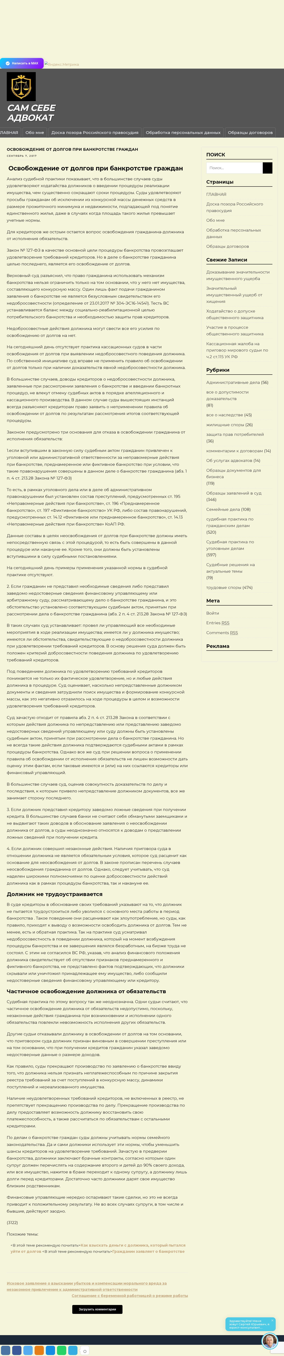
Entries (218, 622)
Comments (222, 632)
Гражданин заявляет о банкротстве (148, 1251)
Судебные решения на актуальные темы (230, 568)
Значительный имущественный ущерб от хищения (234, 295)
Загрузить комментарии (97, 1309)
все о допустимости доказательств (227, 395)
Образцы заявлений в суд (234, 493)
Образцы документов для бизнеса (233, 473)
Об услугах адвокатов (229, 460)
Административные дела (233, 382)
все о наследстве (224, 414)
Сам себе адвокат (31, 113)
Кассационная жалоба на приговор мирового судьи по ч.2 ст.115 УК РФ (237, 350)
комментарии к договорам (234, 450)
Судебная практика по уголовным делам (230, 545)
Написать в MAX (25, 63)
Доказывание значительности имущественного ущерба (238, 275)
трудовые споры (223, 587)
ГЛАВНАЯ (216, 194)
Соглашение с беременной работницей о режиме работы (130, 1296)
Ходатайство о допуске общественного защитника (235, 314)
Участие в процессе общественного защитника (235, 330)
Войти (212, 613)
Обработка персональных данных (183, 132)
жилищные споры (225, 424)
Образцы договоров (250, 132)
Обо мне (35, 132)
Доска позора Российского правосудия (95, 132)
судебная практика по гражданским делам (229, 522)
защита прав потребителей (235, 434)
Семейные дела (223, 509)
